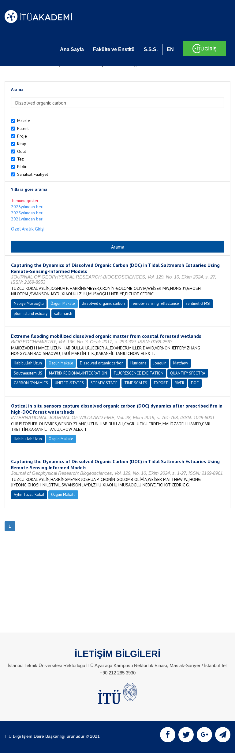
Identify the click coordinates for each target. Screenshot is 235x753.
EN (170, 49)
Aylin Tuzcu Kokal (29, 494)
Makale (23, 121)
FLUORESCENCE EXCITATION (138, 373)
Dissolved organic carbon (102, 363)
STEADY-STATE (104, 383)
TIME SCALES (135, 383)
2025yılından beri (27, 213)
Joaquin (159, 363)
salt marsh (63, 313)
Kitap (21, 143)
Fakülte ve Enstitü (114, 49)
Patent (23, 128)
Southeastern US (28, 373)
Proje (22, 136)
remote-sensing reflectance (155, 303)
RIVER (179, 383)
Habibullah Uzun (28, 363)
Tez (20, 159)
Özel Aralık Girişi (27, 229)
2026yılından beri (27, 206)
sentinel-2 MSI (198, 303)
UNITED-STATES (69, 383)
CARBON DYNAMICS (31, 383)
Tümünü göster (25, 200)
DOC (195, 383)
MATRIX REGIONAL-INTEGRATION (78, 373)
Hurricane (138, 363)
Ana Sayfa (72, 49)
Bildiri (22, 166)
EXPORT (161, 383)
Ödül (21, 151)
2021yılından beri (27, 219)
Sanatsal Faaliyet (32, 174)
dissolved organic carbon (103, 303)
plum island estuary (30, 313)
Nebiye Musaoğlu (29, 303)
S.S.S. (151, 49)
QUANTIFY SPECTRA (187, 373)
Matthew (180, 363)
